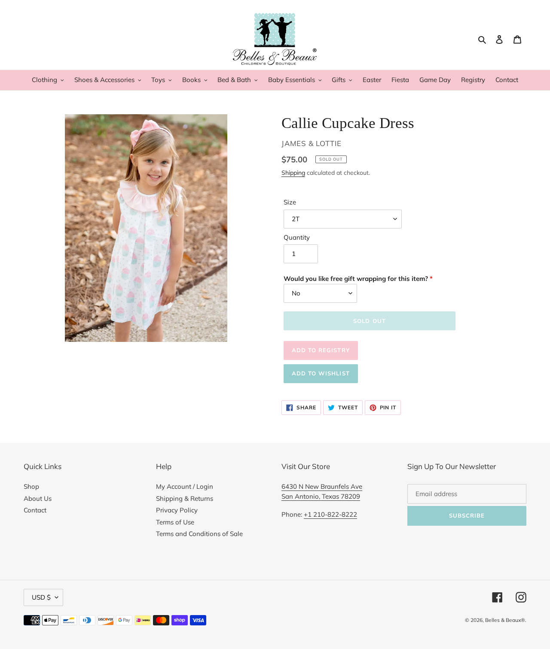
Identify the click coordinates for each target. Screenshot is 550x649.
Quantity (297, 237)
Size (290, 202)
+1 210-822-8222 (330, 514)
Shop (31, 486)
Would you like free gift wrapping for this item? (356, 278)
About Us (38, 498)
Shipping (293, 172)
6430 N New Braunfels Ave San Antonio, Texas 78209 (321, 491)
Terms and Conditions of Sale (199, 534)
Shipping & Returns (184, 498)
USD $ (41, 597)
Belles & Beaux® (505, 620)
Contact (35, 510)
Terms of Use (175, 522)
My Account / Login (184, 486)
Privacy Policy (177, 510)
